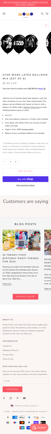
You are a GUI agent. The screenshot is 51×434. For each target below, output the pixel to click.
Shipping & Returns (11, 350)
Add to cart (25, 171)
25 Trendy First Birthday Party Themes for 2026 (21, 258)
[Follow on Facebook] (4, 398)
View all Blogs (25, 296)
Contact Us (7, 346)
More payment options (25, 185)
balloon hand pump (32, 107)
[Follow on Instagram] (10, 398)
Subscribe (12, 389)
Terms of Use (8, 359)
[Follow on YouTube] (24, 398)
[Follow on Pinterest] (17, 398)
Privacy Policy (8, 354)
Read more (7, 284)
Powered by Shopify (36, 411)
